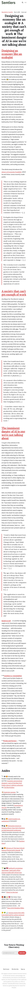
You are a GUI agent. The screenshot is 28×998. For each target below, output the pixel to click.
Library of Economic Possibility (12, 172)
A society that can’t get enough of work (14, 292)
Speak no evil (6, 621)
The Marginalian (9, 787)
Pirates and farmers (10, 741)
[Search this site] (22, 2)
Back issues (6, 969)
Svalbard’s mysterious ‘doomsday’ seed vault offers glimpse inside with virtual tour (12, 870)
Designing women (9, 792)
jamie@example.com (14, 953)
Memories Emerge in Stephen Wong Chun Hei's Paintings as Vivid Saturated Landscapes (13, 828)
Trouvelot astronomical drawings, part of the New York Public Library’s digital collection (12, 783)
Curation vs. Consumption (13, 676)
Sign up (23, 969)
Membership (15, 969)
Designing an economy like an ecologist (12, 54)
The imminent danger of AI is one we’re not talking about (13, 433)
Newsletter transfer (7, 12)
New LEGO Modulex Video (15, 908)
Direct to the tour (12, 892)
